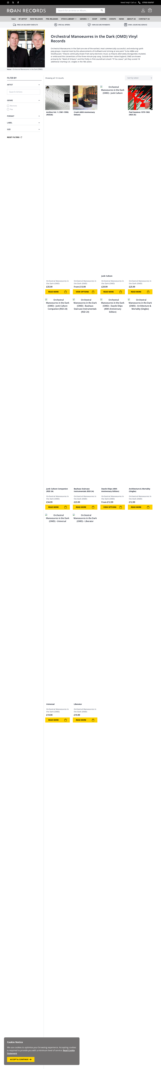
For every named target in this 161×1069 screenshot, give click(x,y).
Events (112, 19)
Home (9, 69)
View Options (82, 292)
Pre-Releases (52, 19)
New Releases (36, 19)
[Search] (102, 10)
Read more (53, 292)
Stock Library (67, 19)
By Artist (23, 19)
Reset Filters (13, 137)
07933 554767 (148, 2)
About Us (131, 19)
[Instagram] (8, 3)
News (121, 19)
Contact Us (144, 19)
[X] (13, 3)
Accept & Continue (19, 1059)
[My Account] (143, 10)
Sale (13, 19)
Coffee (103, 19)
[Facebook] (18, 3)
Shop (94, 19)
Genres (83, 19)
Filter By (11, 78)
